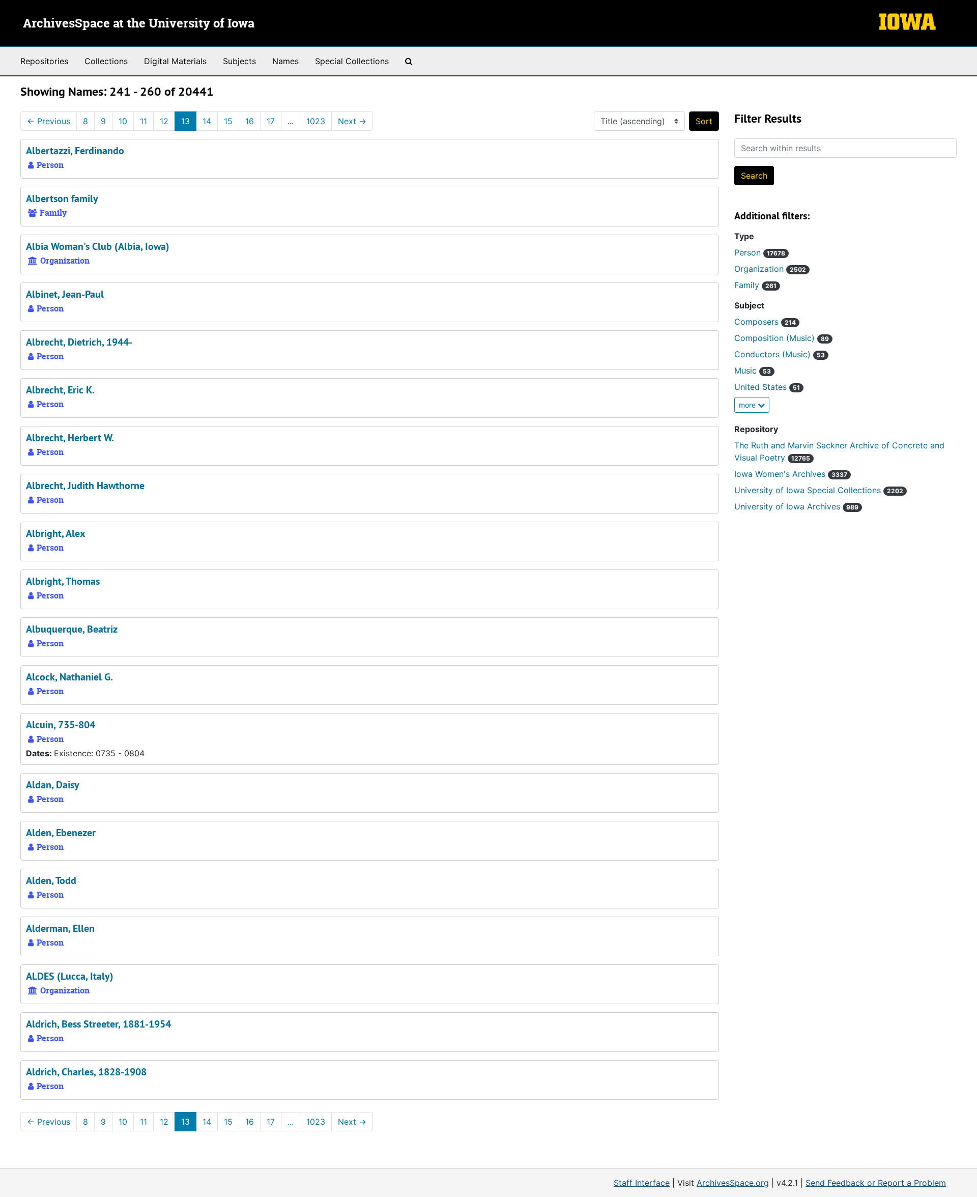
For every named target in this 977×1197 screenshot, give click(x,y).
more (748, 405)
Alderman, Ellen (60, 928)
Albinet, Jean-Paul (65, 294)
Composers (765, 322)
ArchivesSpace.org (733, 1183)
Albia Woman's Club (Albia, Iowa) (97, 246)
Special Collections (352, 61)
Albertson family (62, 198)
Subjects (239, 61)
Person (759, 252)
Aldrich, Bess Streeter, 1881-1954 (98, 1024)
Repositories (44, 61)
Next (352, 121)
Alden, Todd (51, 880)
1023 (315, 121)
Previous (48, 121)
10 (123, 121)
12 (164, 121)
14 (207, 121)
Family (755, 285)
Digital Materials (175, 61)
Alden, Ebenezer (61, 832)
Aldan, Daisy (52, 784)
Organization (770, 269)
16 (249, 121)
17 (271, 121)
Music (752, 370)
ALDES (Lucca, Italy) (69, 976)
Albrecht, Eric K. (60, 389)
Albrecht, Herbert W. (70, 437)
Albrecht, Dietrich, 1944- (79, 342)
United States (767, 387)
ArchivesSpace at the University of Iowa (138, 24)
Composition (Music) (781, 338)
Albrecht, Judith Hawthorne (85, 485)
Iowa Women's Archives (790, 474)
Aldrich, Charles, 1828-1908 (86, 1071)
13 (185, 121)
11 (143, 121)
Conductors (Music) (779, 354)
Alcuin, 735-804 (60, 724)
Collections (106, 61)
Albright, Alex (55, 533)
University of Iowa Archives (796, 506)
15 (228, 121)
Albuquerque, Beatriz (72, 629)
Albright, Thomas (63, 581)
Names (285, 61)
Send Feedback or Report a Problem (876, 1183)
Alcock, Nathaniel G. (69, 676)
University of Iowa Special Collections (818, 490)
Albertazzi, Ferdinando (75, 150)
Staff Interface (642, 1183)
